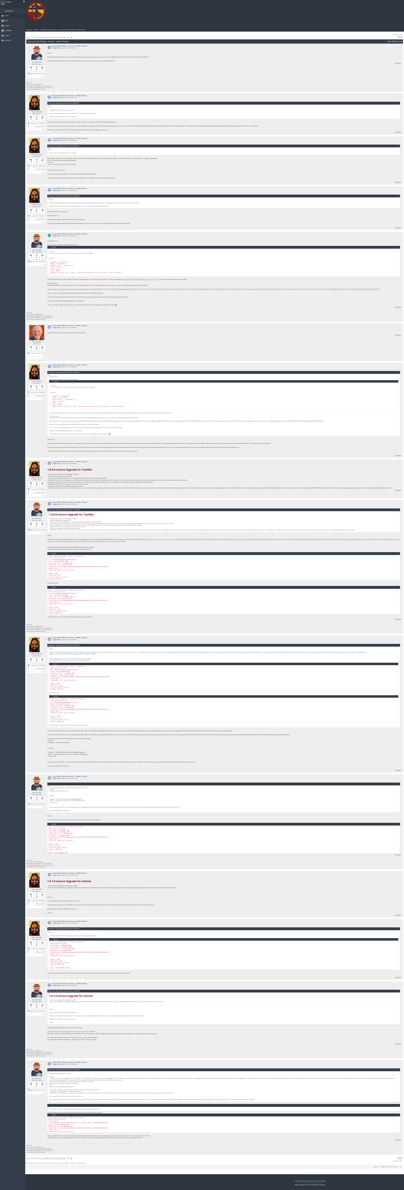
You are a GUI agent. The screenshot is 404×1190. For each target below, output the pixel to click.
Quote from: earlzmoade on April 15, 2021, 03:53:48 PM (63, 196)
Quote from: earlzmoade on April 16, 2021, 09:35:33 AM (63, 372)
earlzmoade (36, 62)
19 (68, 37)
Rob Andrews (36, 112)
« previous (396, 35)
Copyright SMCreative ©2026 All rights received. (310, 1181)
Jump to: (375, 1167)
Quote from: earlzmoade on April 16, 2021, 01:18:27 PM (63, 645)
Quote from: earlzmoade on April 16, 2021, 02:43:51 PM (63, 928)
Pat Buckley (36, 342)
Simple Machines (317, 1183)
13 (62, 37)
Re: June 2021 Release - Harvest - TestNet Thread (69, 46)
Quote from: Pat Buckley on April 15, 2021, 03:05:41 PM (63, 103)
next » (401, 35)
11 (57, 37)
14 (64, 37)
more (44, 76)
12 (59, 37)
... (66, 37)
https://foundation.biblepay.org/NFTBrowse (61, 1086)
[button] (24, 1)
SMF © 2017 (309, 1183)
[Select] (54, 247)
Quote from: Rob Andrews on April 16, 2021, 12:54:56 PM (64, 510)
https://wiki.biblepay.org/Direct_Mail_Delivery (91, 57)
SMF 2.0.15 (302, 1183)
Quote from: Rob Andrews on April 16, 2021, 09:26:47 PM (64, 991)
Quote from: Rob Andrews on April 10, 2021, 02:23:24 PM (64, 1069)
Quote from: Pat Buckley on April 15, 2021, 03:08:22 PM (63, 146)
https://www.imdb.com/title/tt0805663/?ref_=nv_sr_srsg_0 (140, 279)
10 (54, 37)
